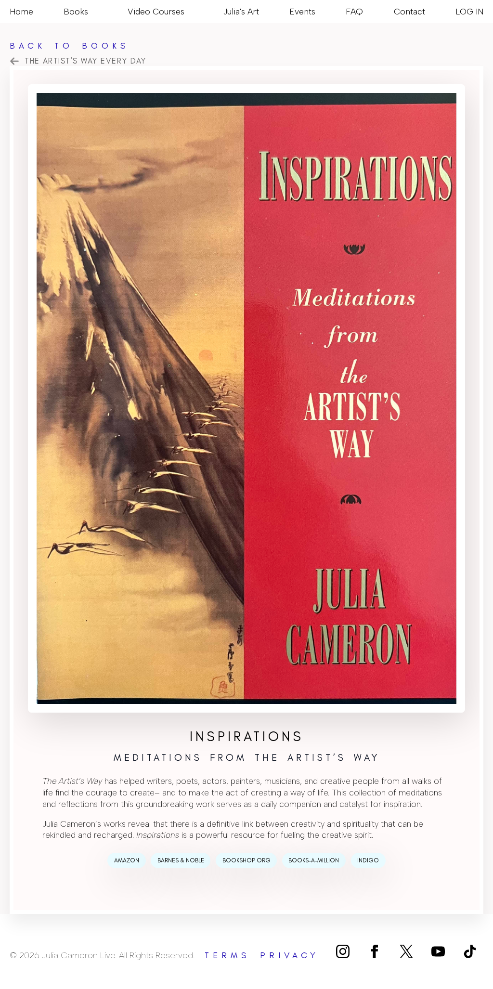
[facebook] (374, 951)
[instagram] (342, 951)
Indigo (368, 860)
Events (302, 11)
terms (227, 955)
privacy (289, 955)
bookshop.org (246, 860)
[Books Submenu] (92, 11)
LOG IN (469, 11)
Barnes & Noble (180, 860)
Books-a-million (313, 860)
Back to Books (70, 45)
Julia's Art (241, 11)
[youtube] (438, 951)
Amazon (126, 860)
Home (21, 11)
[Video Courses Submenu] (188, 11)
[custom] (406, 951)
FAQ (354, 11)
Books (76, 11)
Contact (409, 11)
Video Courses (156, 11)
